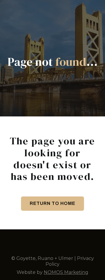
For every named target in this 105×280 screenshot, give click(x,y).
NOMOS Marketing (66, 272)
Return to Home (52, 203)
